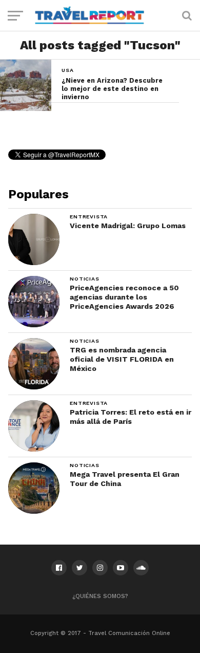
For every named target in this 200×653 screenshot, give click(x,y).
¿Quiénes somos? (100, 596)
